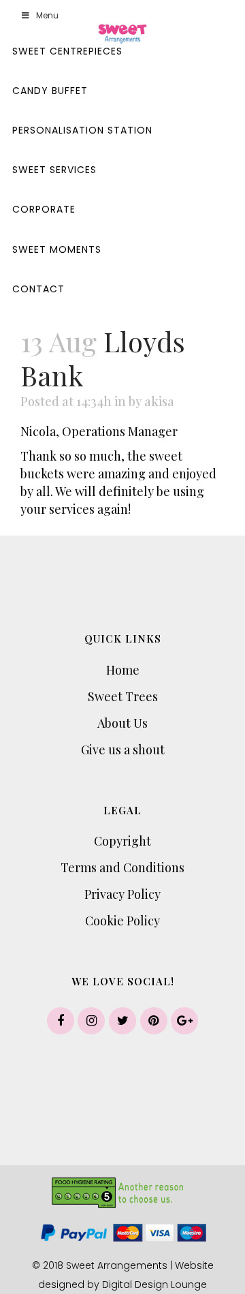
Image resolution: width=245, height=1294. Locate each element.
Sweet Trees (123, 696)
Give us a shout (123, 749)
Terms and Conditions (122, 867)
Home (123, 669)
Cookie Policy (122, 920)
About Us (122, 722)
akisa (159, 401)
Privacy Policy (122, 894)
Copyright (122, 840)
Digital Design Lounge (154, 1284)
